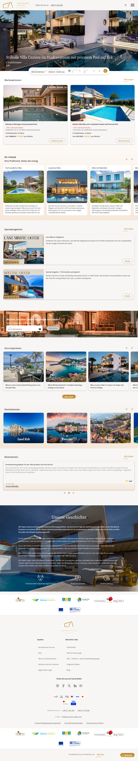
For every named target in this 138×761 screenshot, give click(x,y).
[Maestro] (72, 696)
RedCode (100, 754)
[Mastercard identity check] (65, 702)
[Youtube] (80, 686)
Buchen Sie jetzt (57, 141)
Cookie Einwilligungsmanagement (48, 723)
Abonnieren (53, 328)
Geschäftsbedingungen (73, 723)
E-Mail (9, 327)
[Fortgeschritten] (99, 71)
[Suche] (105, 71)
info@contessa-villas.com (72, 717)
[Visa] (77, 696)
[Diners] (61, 696)
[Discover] (67, 696)
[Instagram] (57, 686)
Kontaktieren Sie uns (46, 647)
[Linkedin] (75, 686)
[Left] (126, 159)
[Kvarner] (83, 600)
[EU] (61, 610)
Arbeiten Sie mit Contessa (48, 664)
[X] (69, 686)
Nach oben (128, 755)
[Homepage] (16, 5)
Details (127, 261)
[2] (73, 493)
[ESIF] (75, 610)
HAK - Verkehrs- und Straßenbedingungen (83, 659)
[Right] (132, 159)
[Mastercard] (82, 696)
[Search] (125, 5)
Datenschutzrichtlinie (94, 723)
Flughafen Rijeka (73, 664)
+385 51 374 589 (83, 710)
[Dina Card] (56, 696)
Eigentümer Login (45, 670)
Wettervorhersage (74, 653)
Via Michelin (71, 647)
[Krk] (66, 600)
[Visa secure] (73, 702)
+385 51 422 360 (56, 5)
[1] (69, 493)
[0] (64, 493)
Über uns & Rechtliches (47, 659)
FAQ (40, 653)
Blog (68, 670)
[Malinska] (43, 600)
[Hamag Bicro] (109, 600)
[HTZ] (20, 600)
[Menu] (132, 5)
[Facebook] (63, 686)
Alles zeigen (128, 79)
